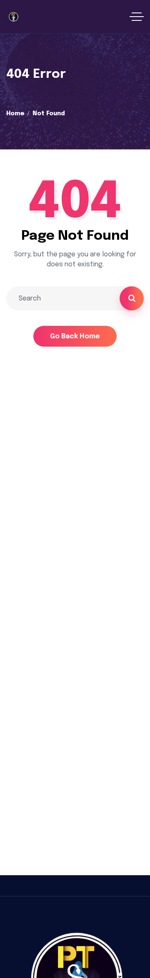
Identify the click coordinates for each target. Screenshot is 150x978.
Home (15, 114)
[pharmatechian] (13, 17)
